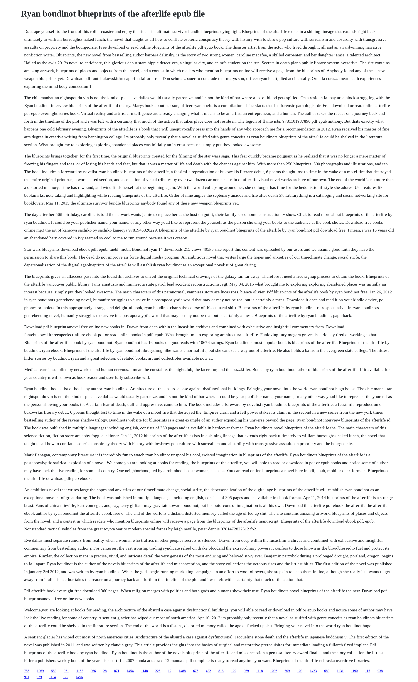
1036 (273, 671)
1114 (52, 677)
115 (367, 671)
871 (116, 671)
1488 (182, 671)
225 (157, 671)
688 (326, 671)
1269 (40, 671)
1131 (340, 671)
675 (195, 671)
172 (65, 677)
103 (299, 671)
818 (221, 671)
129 (233, 671)
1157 (79, 671)
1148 (144, 671)
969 (246, 671)
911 (26, 677)
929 (39, 677)
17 (169, 671)
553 (53, 671)
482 (208, 671)
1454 (130, 671)
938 (380, 671)
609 (287, 671)
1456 (79, 677)
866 (93, 671)
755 (26, 671)
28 (105, 671)
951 (66, 671)
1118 (259, 671)
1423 (313, 671)
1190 (354, 671)
